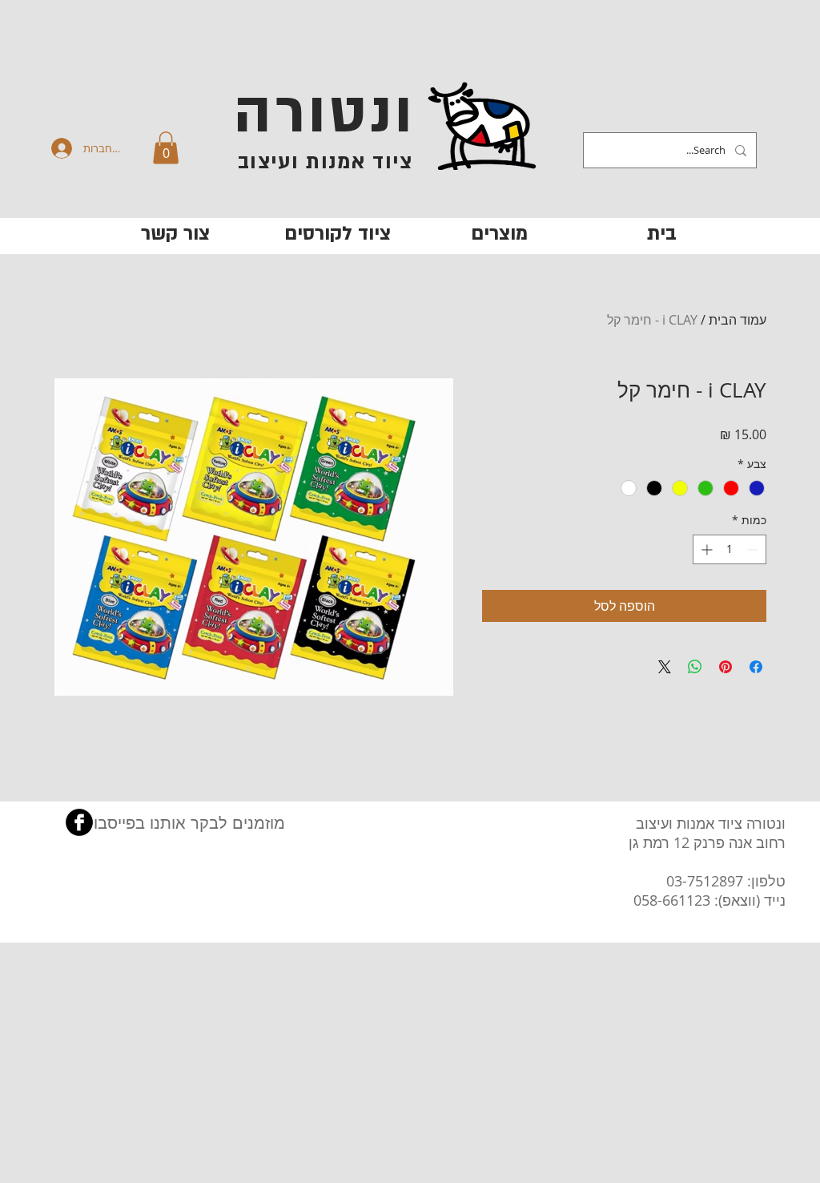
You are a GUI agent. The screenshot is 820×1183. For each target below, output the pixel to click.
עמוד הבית (737, 320)
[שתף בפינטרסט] (725, 666)
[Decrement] (754, 549)
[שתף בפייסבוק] (756, 666)
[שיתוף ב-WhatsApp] (695, 666)
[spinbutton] (729, 549)
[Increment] (705, 549)
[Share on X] (664, 666)
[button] (165, 147)
